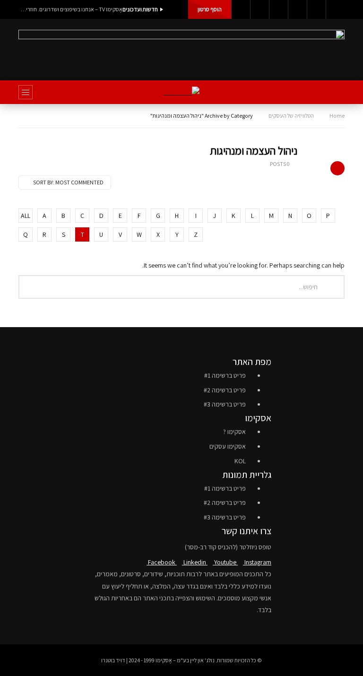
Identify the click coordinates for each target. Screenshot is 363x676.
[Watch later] (316, 9)
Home (337, 115)
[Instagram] (297, 9)
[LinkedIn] (259, 9)
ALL (25, 215)
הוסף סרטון (210, 9)
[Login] (335, 9)
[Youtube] (278, 9)
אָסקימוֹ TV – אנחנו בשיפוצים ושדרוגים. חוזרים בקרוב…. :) (70, 9)
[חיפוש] (333, 92)
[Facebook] (240, 9)
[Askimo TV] (181, 92)
